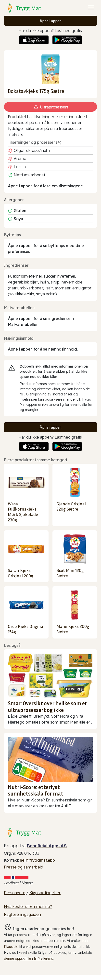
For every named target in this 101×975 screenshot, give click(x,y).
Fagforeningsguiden (22, 914)
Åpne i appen (51, 20)
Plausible (11, 946)
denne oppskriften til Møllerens (28, 958)
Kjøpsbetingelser (45, 892)
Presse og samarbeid (23, 867)
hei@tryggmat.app (37, 860)
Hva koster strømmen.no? (28, 906)
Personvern (14, 892)
